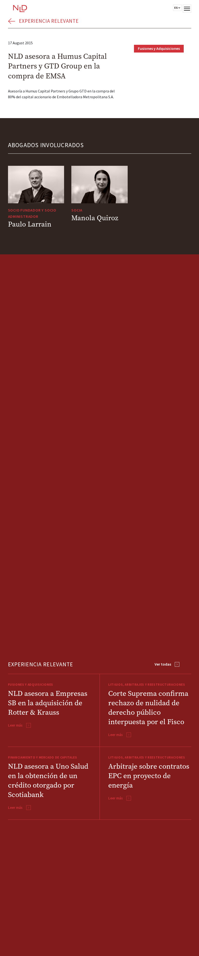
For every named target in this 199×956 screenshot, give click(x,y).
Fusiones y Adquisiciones (159, 48)
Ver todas (163, 664)
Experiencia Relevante (49, 21)
